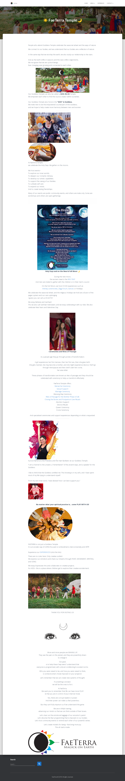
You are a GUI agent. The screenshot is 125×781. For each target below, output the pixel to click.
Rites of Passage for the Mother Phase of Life (62, 397)
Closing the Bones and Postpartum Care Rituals (62, 399)
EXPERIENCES (45, 552)
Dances (71, 289)
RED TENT (71, 279)
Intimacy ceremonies (50, 289)
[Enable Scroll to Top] (121, 777)
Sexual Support (62, 389)
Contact (109, 3)
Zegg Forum (62, 289)
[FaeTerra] (14, 3)
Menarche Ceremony (62, 386)
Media (92, 3)
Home (86, 3)
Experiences (101, 3)
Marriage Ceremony (62, 391)
